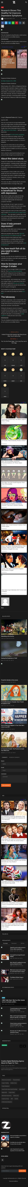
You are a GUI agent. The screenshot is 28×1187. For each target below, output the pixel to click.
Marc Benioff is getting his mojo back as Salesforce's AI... (18, 963)
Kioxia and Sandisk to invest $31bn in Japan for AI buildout (18, 1136)
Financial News (16, 1079)
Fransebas (12, 1011)
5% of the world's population (17, 134)
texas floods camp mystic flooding (9, 1089)
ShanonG (3, 752)
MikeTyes (12, 973)
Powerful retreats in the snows (9, 680)
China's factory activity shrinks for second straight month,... (18, 1024)
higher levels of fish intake (9, 130)
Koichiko (12, 1019)
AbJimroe (3, 682)
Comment (3, 774)
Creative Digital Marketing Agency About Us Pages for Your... (12, 1062)
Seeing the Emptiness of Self (9, 658)
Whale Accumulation (6, 1079)
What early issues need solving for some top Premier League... (17, 970)
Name (2, 761)
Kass (5, 18)
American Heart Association (15, 271)
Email (2, 767)
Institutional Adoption (7, 1102)
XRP (12, 1098)
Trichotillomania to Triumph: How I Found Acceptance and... (12, 702)
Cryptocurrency (5, 1098)
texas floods (22, 1089)
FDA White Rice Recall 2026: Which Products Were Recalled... (17, 1143)
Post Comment (6, 785)
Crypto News (12, 1092)
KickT (11, 979)
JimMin (2, 729)
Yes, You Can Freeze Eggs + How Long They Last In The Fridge (14, 342)
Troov (2, 638)
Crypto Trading (5, 1083)
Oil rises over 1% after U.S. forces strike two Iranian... (18, 1031)
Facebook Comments (14, 757)
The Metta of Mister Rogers (16, 977)
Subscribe (22, 1171)
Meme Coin (16, 1095)
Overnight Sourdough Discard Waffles (17, 955)
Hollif (11, 965)
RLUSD (16, 1098)
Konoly (11, 950)
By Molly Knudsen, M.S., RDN (8, 81)
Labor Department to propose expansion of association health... (17, 1149)
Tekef (2, 705)
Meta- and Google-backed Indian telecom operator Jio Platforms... (18, 1016)
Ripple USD (4, 1092)
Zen (2, 7)
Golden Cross (14, 1083)
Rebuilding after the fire (7, 636)
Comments (4, 757)
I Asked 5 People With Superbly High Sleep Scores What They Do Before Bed (13, 335)
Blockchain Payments (6, 1095)
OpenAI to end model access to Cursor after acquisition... (17, 948)
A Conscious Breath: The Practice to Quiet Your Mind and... (12, 749)
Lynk (11, 958)
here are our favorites (18, 283)
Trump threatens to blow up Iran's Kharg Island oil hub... (18, 1009)
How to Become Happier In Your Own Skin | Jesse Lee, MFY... (12, 726)
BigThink (12, 1026)
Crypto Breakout (5, 1086)
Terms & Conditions (13, 1181)
